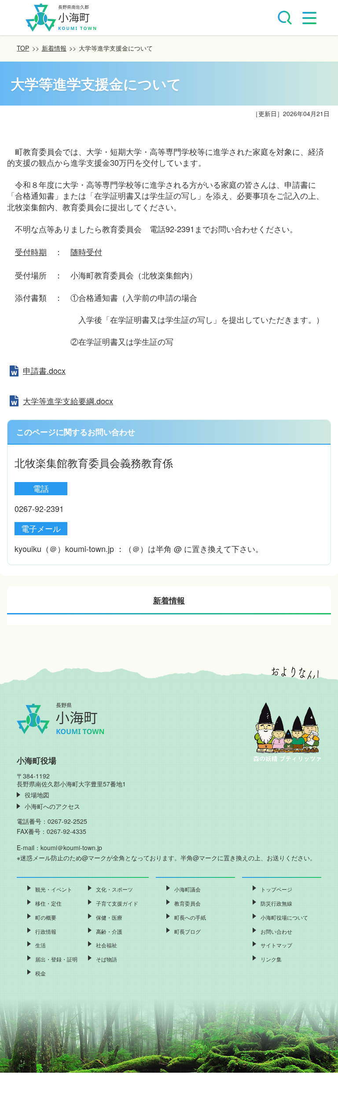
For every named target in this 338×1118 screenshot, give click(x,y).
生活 (40, 945)
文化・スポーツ (114, 889)
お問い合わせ (276, 931)
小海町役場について (284, 917)
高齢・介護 (109, 931)
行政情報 (45, 931)
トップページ (276, 889)
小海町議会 (187, 889)
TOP (23, 48)
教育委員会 (187, 903)
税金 (40, 973)
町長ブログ (187, 931)
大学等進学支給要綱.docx (68, 400)
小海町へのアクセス (52, 806)
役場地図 (37, 795)
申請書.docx (44, 370)
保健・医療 (109, 917)
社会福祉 (106, 945)
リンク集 (271, 959)
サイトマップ (276, 945)
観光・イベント (53, 889)
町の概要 (45, 917)
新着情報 (54, 48)
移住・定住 (48, 903)
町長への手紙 (190, 917)
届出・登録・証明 (56, 959)
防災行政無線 (276, 903)
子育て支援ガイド (117, 903)
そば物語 (106, 959)
